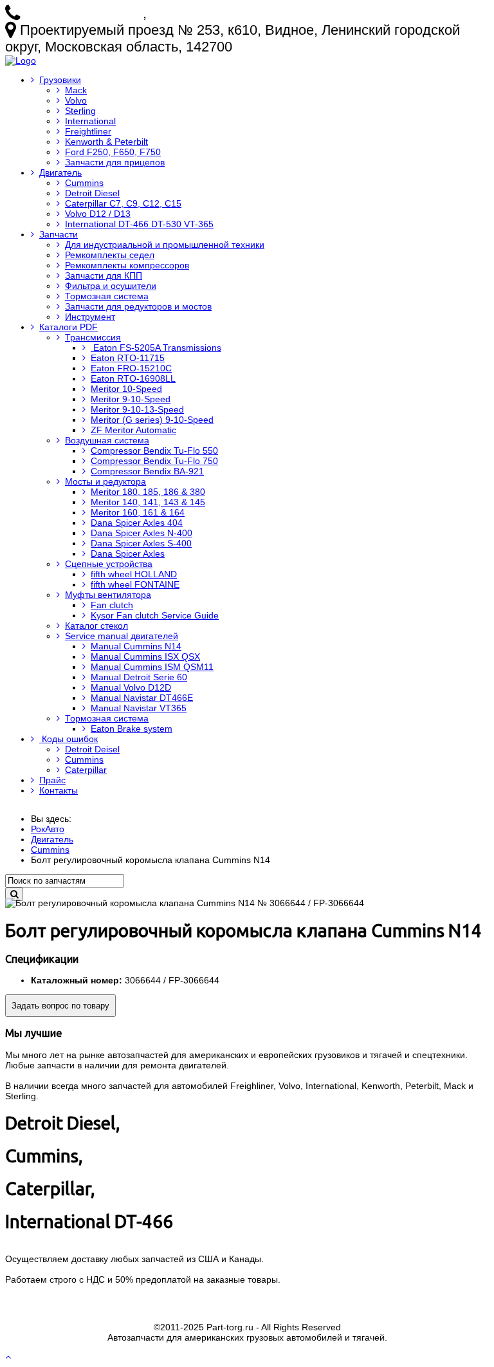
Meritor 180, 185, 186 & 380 (148, 492)
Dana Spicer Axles (128, 553)
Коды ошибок (68, 739)
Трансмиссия (93, 337)
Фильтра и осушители (110, 286)
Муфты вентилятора (108, 595)
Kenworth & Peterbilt (106, 141)
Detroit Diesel (92, 193)
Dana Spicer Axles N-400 (141, 533)
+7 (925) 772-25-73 (83, 13)
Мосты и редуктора (105, 481)
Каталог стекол (96, 625)
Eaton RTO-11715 (128, 358)
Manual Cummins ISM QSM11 (152, 667)
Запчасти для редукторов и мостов (138, 306)
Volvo (76, 100)
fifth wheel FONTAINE (135, 584)
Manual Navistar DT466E (142, 698)
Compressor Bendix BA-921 (147, 471)
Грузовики (60, 80)
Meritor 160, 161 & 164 (138, 512)
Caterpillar (86, 770)
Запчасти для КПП (103, 275)
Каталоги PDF (68, 327)
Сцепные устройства (108, 564)
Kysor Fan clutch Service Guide (155, 615)
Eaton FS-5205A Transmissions (156, 347)
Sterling (80, 111)
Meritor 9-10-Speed (130, 399)
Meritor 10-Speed (126, 389)
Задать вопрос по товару (60, 1005)
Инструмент (90, 317)
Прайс (52, 780)
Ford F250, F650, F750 (113, 152)
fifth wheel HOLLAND (134, 574)
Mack (76, 90)
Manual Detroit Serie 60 (139, 677)
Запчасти (58, 234)
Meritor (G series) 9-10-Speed (152, 419)
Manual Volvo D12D (131, 687)
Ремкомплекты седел (109, 255)
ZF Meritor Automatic (133, 430)
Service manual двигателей (121, 636)
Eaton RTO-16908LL (133, 378)
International (90, 121)
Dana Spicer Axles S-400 (141, 543)
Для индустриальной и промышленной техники (164, 244)
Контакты (58, 790)
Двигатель (60, 172)
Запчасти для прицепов (115, 162)
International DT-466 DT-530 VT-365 (139, 224)
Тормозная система (107, 296)
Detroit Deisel (92, 749)
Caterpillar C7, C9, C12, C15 (123, 203)
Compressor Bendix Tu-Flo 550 (154, 450)
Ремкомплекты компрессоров (127, 265)
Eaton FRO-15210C (131, 368)
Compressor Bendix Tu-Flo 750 (154, 461)
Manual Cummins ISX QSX (145, 656)
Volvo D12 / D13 (98, 214)
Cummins (84, 183)
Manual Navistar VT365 (139, 708)
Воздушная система (107, 440)
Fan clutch (112, 605)
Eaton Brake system (131, 728)
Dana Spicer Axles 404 (137, 522)
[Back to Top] (9, 1357)
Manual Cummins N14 (136, 646)
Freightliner (88, 131)
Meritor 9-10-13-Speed (137, 409)
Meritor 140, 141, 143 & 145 (148, 502)
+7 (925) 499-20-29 (210, 13)
